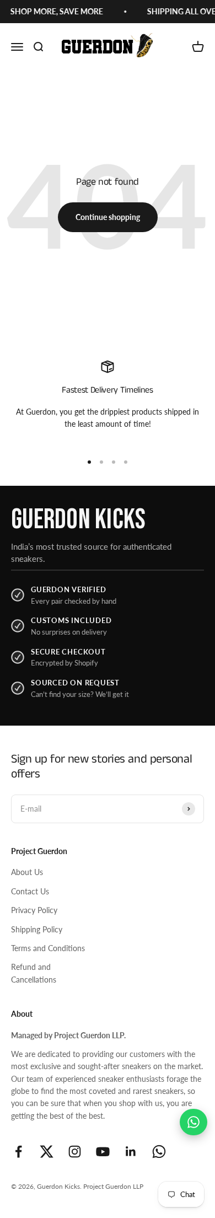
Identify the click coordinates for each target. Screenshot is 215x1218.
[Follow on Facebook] (18, 1151)
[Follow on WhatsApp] (159, 1151)
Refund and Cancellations (33, 973)
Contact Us (30, 891)
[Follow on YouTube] (102, 1151)
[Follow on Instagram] (74, 1151)
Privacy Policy (34, 910)
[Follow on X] (46, 1151)
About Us (27, 872)
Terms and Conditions (48, 948)
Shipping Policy (36, 929)
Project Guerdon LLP (113, 1186)
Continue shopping (108, 217)
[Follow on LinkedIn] (130, 1151)
